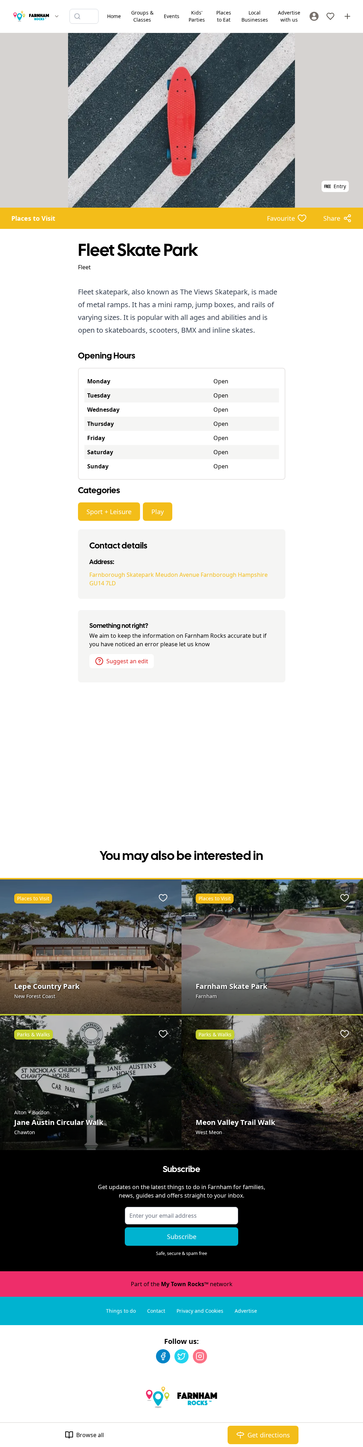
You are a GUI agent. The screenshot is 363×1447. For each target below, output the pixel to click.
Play (157, 511)
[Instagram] (200, 1356)
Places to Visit (33, 218)
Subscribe (181, 1236)
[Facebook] (163, 1356)
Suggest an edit (127, 661)
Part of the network (182, 1284)
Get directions (268, 1435)
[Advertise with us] (347, 16)
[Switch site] (56, 16)
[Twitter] (181, 1356)
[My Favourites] (330, 16)
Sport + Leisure (109, 511)
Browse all (90, 1435)
